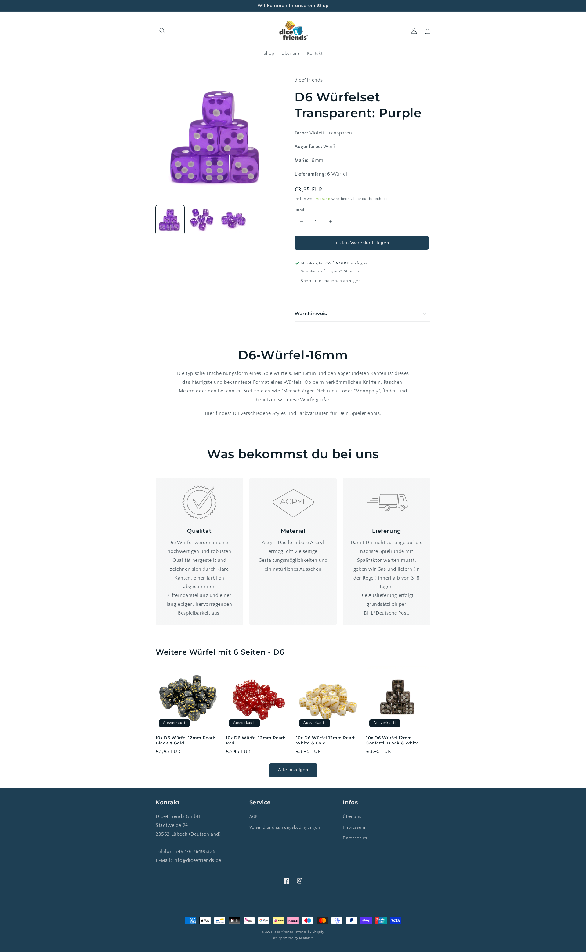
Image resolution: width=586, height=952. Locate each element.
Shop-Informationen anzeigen (331, 280)
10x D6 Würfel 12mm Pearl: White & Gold (326, 740)
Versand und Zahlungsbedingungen (284, 827)
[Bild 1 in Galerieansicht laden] (170, 219)
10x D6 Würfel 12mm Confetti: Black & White (392, 740)
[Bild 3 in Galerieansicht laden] (233, 219)
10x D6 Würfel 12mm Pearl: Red (255, 740)
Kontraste (306, 938)
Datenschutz (355, 838)
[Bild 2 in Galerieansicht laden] (201, 219)
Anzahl (300, 210)
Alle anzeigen (293, 769)
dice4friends (284, 932)
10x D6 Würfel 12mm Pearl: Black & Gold (185, 740)
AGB (253, 816)
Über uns (352, 816)
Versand (323, 199)
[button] (162, 31)
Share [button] (307, 294)
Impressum (354, 827)
